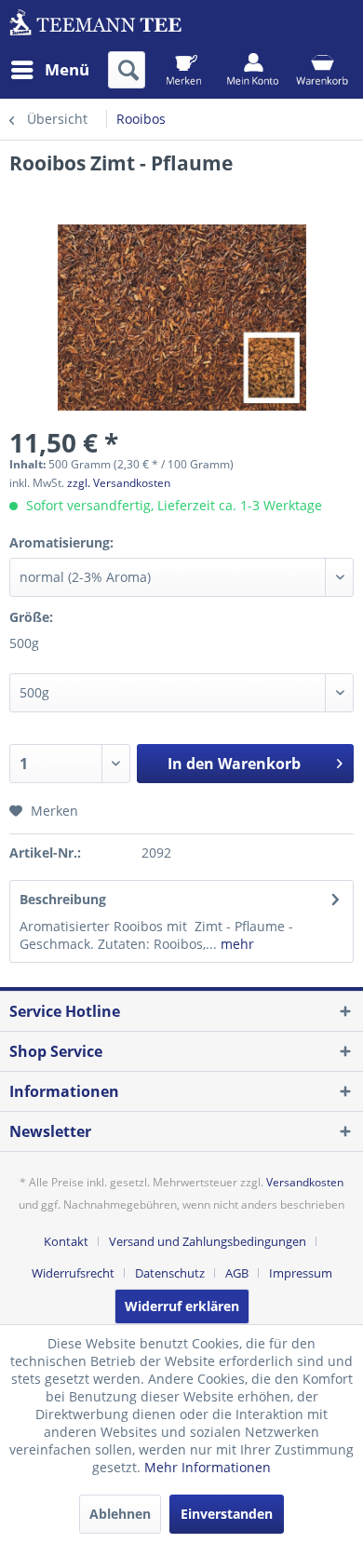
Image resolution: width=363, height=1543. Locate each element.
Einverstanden (227, 1514)
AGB (237, 1273)
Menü (67, 69)
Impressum (300, 1273)
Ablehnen (120, 1514)
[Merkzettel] (184, 69)
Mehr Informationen (207, 1467)
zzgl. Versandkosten (118, 483)
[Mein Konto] (252, 69)
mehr (235, 944)
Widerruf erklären (182, 1306)
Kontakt (66, 1241)
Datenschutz (170, 1273)
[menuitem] (49, 69)
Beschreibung (63, 899)
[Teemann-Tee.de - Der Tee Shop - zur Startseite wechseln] (95, 25)
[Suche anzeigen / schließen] (126, 69)
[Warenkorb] (321, 69)
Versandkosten (304, 1182)
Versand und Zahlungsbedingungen (207, 1241)
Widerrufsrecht (73, 1273)
